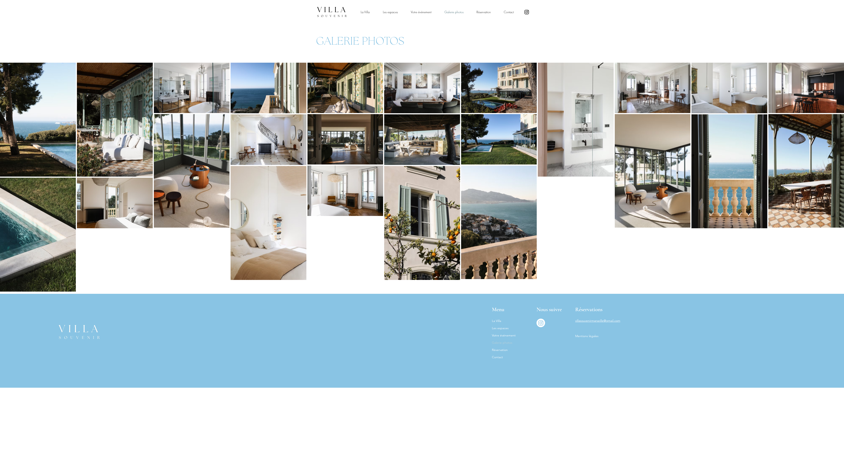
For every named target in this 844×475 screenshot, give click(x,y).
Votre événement (504, 335)
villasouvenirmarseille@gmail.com (597, 321)
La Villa (496, 321)
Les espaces (500, 328)
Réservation (500, 350)
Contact (497, 357)
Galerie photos (502, 343)
